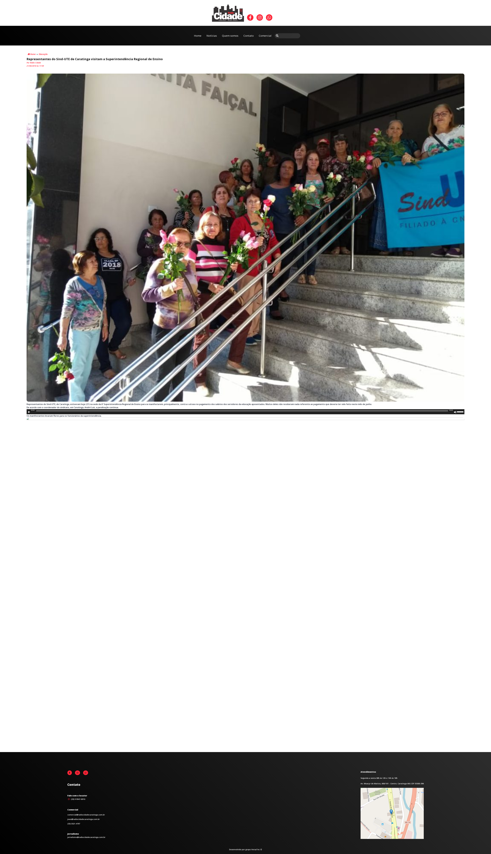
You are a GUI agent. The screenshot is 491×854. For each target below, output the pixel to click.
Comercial (265, 35)
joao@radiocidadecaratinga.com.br (83, 819)
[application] (245, 411)
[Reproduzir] (29, 412)
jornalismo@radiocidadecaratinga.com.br (86, 837)
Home (197, 35)
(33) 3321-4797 (73, 823)
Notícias (212, 35)
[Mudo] (455, 412)
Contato (248, 35)
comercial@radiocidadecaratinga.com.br (86, 815)
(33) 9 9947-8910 (77, 799)
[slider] (460, 411)
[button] (391, 812)
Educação (43, 54)
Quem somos (230, 35)
